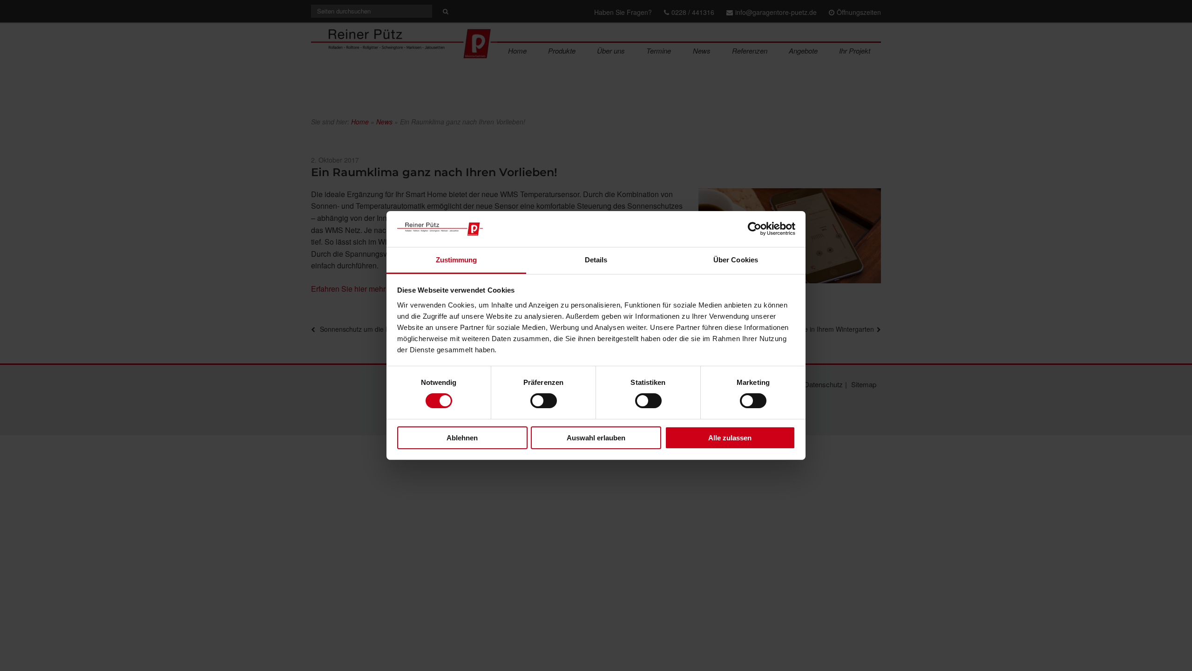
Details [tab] (596, 260)
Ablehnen (462, 438)
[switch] (543, 400)
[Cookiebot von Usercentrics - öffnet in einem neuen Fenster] (754, 229)
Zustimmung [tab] (456, 260)
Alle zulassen (730, 438)
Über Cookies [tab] (735, 260)
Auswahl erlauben (596, 438)
